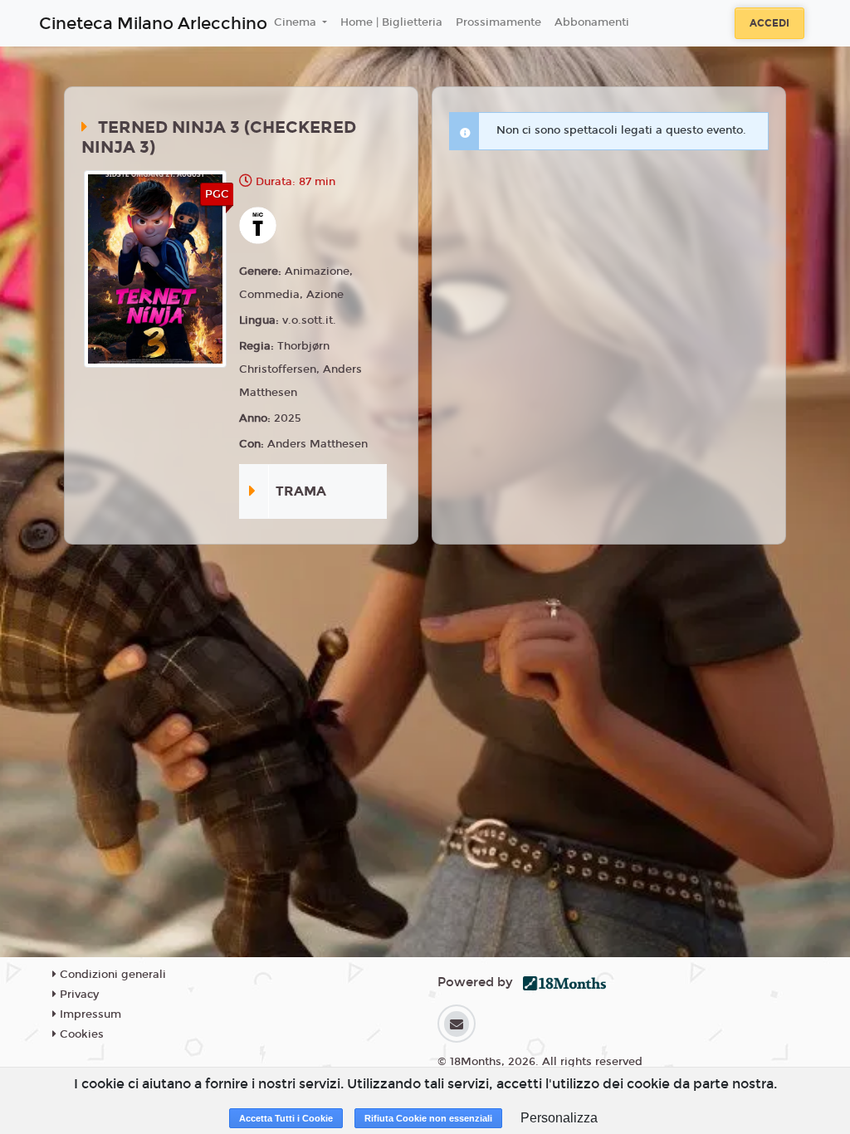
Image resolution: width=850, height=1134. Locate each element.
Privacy (77, 994)
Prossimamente (498, 22)
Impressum (88, 1014)
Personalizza (559, 1118)
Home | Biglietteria (391, 22)
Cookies (80, 1034)
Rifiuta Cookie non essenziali (428, 1118)
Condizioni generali (111, 974)
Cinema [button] (297, 22)
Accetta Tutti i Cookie (286, 1118)
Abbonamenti (591, 22)
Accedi (769, 23)
